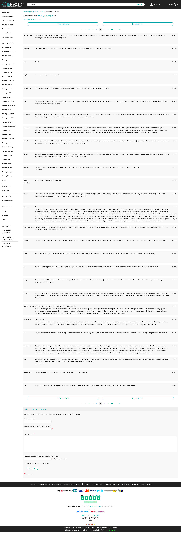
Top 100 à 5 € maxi (8, 20)
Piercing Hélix (6, 109)
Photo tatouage (7, 201)
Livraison (5, 215)
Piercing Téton (7, 163)
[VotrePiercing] (12, 6)
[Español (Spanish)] (94, 524)
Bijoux (4, 180)
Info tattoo (6, 190)
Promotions (32, 484)
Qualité (4, 219)
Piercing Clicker (7, 85)
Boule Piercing (6, 47)
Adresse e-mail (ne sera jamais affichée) (37, 426)
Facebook (80, 512)
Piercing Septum (7, 151)
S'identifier (157, 4)
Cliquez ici (69, 530)
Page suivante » (137, 24)
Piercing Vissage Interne (10, 176)
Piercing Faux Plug (8, 101)
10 (112, 29)
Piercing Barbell (7, 72)
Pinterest (93, 512)
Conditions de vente (110, 484)
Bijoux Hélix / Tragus (8, 51)
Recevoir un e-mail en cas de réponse (37, 463)
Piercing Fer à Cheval (8, 105)
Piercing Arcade (7, 60)
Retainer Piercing (7, 147)
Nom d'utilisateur (30, 419)
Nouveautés (6, 12)
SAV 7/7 (84, 515)
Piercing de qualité (8, 25)
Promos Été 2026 (7, 37)
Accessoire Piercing (8, 43)
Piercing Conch (7, 89)
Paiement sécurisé (96, 484)
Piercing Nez (6, 130)
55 (119, 29)
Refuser (104, 530)
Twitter (86, 512)
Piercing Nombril (7, 134)
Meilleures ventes (7, 16)
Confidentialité (135, 484)
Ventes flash (6, 33)
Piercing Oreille (7, 143)
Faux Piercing (6, 97)
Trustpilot (97, 495)
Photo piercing (7, 196)
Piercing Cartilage (8, 80)
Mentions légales (123, 484)
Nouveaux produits (44, 484)
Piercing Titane (7, 168)
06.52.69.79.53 (95, 515)
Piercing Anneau (7, 56)
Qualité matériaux (146, 484)
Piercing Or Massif (8, 138)
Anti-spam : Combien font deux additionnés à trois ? (41, 456)
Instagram (100, 512)
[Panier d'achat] (176, 6)
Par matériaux (6, 29)
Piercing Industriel (8, 114)
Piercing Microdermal (9, 126)
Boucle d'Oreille (7, 76)
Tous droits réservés (94, 506)
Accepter (112, 530)
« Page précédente (63, 24)
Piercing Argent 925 (8, 64)
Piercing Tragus (7, 172)
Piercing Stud (6, 159)
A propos (5, 211)
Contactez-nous (7, 207)
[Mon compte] (151, 6)
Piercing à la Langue (45, 16)
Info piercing (6, 186)
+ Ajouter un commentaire (31, 19)
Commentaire (29, 434)
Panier (171, 4)
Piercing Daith (6, 93)
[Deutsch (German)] (92, 524)
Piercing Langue (7, 122)
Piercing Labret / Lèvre (9, 118)
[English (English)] (86, 524)
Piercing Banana (7, 68)
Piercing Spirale (7, 155)
